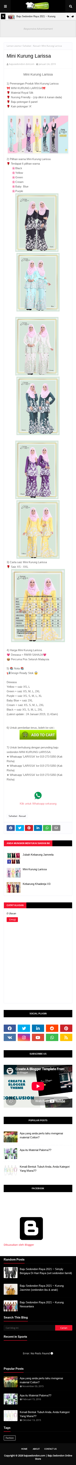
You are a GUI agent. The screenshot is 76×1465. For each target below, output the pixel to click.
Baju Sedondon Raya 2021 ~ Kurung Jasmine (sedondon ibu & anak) (42, 1287)
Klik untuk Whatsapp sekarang (38, 803)
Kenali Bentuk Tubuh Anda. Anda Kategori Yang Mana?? (45, 1168)
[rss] (66, 1037)
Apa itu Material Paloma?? (35, 1150)
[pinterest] (66, 1028)
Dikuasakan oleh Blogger (19, 1244)
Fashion (10, 1437)
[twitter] (24, 1028)
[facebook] (10, 1028)
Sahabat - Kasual (31, 45)
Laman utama (14, 45)
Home (24, 1448)
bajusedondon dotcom (21, 64)
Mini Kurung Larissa (35, 869)
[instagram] (24, 1037)
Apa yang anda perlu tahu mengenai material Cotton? (41, 1135)
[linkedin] (38, 1028)
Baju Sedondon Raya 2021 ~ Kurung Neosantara (42, 1304)
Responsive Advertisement (38, 28)
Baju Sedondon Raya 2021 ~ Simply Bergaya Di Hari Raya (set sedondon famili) (46, 1271)
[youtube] (38, 1037)
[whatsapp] (52, 1037)
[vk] (10, 1037)
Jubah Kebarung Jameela (38, 854)
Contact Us (50, 1448)
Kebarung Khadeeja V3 (36, 883)
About (36, 1448)
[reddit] (52, 1028)
